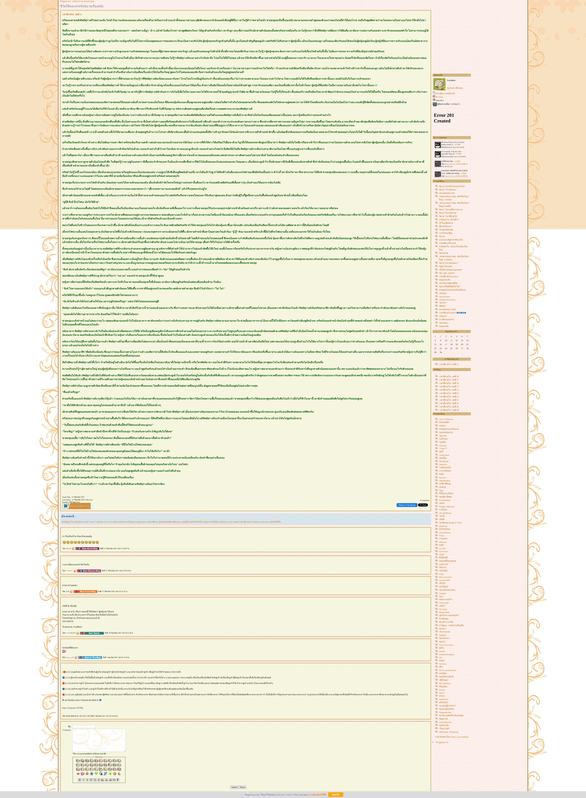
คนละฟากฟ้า (444, 280)
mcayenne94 (444, 580)
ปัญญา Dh (443, 719)
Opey (441, 490)
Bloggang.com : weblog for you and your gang (77, 1)
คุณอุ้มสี (184, 522)
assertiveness (444, 296)
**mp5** (69, 571)
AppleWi (443, 436)
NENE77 (443, 629)
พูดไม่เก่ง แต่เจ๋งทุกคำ (449, 615)
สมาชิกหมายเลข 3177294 (450, 523)
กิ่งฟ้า (441, 474)
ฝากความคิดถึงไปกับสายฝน (451, 715)
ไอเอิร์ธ (442, 442)
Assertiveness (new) (447, 300)
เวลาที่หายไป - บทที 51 (449, 364)
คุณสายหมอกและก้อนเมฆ (124, 522)
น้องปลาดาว (444, 638)
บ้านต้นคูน (443, 619)
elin (440, 657)
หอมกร (69, 548)
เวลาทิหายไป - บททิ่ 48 (449, 410)
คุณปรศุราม (153, 522)
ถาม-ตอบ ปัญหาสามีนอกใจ (451, 240)
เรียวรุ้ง (442, 583)
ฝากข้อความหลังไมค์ (445, 93)
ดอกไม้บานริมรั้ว (446, 677)
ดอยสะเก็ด (444, 326)
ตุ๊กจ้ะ (441, 648)
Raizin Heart (444, 612)
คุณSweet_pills (226, 522)
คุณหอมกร (79, 522)
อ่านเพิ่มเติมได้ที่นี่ (317, 794)
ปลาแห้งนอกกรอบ (447, 590)
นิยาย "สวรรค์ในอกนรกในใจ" (452, 186)
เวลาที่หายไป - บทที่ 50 (449, 403)
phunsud (442, 542)
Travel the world (446, 645)
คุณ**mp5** (90, 522)
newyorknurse (445, 532)
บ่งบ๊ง (441, 545)
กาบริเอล (443, 509)
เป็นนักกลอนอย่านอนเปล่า (450, 270)
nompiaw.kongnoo (447, 654)
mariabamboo (444, 480)
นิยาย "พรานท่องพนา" (448, 263)
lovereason (443, 551)
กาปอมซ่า (443, 538)
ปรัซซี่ (441, 519)
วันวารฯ (442, 303)
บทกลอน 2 (443, 323)
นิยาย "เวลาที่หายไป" (448, 216)
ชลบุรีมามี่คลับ (445, 497)
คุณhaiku (177, 522)
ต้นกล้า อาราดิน (446, 622)
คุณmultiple (141, 522)
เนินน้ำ (442, 516)
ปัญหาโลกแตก (445, 266)
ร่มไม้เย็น (443, 571)
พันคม (442, 660)
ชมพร (441, 503)
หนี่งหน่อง (443, 702)
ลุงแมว (442, 641)
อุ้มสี (68, 591)
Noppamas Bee (445, 712)
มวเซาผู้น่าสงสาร (447, 706)
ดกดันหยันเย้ (446, 230)
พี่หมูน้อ (443, 686)
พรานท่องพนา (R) (447, 193)
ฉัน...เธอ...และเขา (447, 273)
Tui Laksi (443, 609)
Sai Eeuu (443, 664)
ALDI (441, 554)
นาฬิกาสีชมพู (445, 484)
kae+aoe (442, 477)
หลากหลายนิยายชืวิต (448, 283)
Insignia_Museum (446, 506)
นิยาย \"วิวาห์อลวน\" (448, 190)
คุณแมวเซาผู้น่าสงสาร (243, 522)
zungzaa (442, 593)
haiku (441, 574)
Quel (441, 596)
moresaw (442, 445)
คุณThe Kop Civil (104, 522)
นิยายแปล (443, 253)
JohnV (442, 693)
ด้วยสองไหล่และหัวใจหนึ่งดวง (452, 290)
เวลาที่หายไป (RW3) (447, 313)
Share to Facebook (407, 505)
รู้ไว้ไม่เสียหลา (446, 223)
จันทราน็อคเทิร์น (446, 709)
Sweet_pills (70, 657)
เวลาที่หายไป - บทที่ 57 (449, 380)
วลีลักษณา (443, 680)
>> (467, 331)
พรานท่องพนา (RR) (447, 309)
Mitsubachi (444, 461)
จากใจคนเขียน (445, 233)
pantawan (443, 526)
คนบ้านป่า (443, 439)
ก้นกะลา (442, 567)
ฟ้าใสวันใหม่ (444, 529)
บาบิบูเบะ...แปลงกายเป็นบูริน (451, 625)
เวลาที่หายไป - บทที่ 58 (449, 376)
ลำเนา (442, 696)
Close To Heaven (446, 419)
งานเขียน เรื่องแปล (447, 243)
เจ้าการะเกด (444, 632)
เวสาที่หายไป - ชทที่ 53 (449, 393)
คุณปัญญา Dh (67, 522)
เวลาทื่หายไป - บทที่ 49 (449, 407)
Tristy (441, 535)
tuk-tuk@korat (445, 513)
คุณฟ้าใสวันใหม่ (196, 522)
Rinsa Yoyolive (445, 577)
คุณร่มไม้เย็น (275, 522)
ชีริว (441, 667)
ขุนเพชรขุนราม (446, 432)
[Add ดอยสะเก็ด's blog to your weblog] (451, 737)
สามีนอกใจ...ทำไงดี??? (449, 220)
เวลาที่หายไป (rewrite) (448, 276)
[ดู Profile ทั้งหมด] (455, 88)
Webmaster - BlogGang (448, 732)
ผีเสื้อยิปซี (443, 557)
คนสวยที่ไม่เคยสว (447, 561)
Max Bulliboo (445, 683)
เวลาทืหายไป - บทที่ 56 (449, 383)
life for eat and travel (447, 670)
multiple (442, 635)
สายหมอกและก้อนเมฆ (449, 429)
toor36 (442, 651)
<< (436, 331)
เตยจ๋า (442, 606)
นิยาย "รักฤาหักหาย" (448, 213)
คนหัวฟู (442, 487)
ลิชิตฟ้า (442, 306)
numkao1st (443, 699)
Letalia (442, 690)
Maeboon (443, 464)
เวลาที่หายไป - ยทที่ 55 (449, 386)
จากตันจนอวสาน (446, 319)
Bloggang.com (442, 742)
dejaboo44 (443, 564)
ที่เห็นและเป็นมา (446, 493)
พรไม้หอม (443, 586)
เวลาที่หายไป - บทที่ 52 (449, 396)
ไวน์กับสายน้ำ (445, 467)
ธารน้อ (442, 673)
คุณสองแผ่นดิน (165, 522)
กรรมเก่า (443, 316)
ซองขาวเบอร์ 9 (445, 599)
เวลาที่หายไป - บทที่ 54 (449, 390)
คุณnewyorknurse (261, 522)
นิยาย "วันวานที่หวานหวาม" (451, 209)
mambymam (444, 455)
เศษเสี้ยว (443, 458)
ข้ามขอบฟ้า (444, 422)
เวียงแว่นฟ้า (444, 728)
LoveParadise (444, 500)
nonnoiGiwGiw (445, 722)
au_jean (442, 548)
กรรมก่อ (442, 293)
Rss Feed (439, 97)
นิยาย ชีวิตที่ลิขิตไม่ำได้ (449, 286)
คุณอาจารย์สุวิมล (211, 522)
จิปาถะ (442, 236)
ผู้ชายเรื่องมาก (445, 226)
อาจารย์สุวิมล (71, 633)
